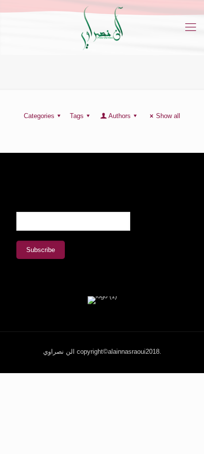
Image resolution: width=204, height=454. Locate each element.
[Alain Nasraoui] (102, 27)
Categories (39, 116)
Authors (119, 116)
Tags (77, 116)
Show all (168, 116)
